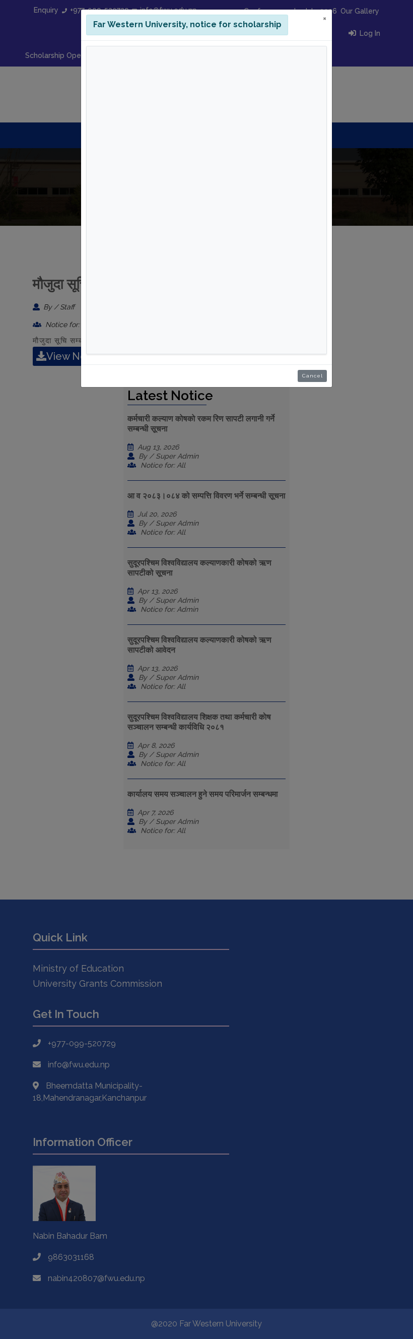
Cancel (312, 375)
